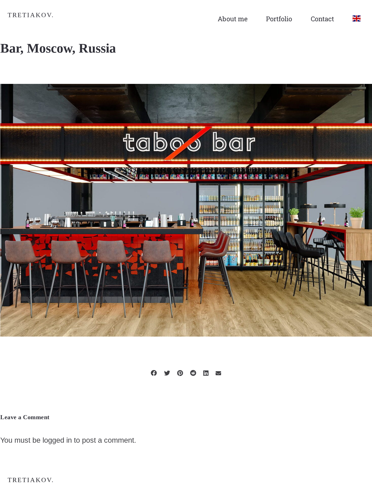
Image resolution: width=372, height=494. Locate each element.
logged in (57, 440)
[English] (357, 18)
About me (232, 18)
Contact (322, 18)
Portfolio (279, 18)
